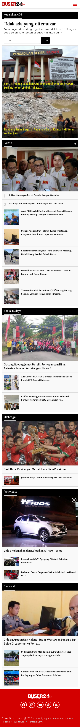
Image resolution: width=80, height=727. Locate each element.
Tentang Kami (36, 721)
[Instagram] (32, 705)
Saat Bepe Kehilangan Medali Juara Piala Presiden (35, 469)
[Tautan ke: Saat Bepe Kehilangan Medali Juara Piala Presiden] (40, 443)
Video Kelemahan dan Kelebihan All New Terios (33, 550)
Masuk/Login (42, 718)
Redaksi (6, 721)
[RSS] (56, 705)
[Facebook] (23, 705)
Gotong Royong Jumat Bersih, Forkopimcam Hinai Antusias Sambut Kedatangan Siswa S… (34, 366)
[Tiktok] (48, 705)
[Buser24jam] (18, 3)
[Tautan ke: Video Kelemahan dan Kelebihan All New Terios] (40, 521)
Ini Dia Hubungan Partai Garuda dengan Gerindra (34, 194)
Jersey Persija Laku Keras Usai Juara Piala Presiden (46, 477)
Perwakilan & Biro (62, 718)
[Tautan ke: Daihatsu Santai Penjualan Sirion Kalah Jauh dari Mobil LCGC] (11, 574)
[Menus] (75, 4)
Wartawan (19, 721)
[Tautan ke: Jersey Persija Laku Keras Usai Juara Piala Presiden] (11, 479)
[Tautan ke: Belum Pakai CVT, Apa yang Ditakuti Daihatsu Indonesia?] (11, 561)
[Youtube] (40, 705)
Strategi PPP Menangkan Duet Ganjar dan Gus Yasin (36, 203)
